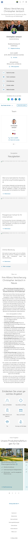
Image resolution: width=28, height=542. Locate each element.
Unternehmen (14, 525)
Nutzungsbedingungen (14, 522)
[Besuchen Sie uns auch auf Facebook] (12, 99)
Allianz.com (14, 531)
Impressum (14, 513)
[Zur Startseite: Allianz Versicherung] (2, 2)
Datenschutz (14, 516)
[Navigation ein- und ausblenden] (26, 2)
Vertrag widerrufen (13, 503)
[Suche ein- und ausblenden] (20, 2)
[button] (14, 31)
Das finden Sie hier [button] (6, 105)
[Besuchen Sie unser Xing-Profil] (16, 99)
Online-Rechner (14, 528)
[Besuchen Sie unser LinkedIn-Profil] (19, 99)
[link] (8, 81)
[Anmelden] (23, 2)
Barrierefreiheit (14, 519)
